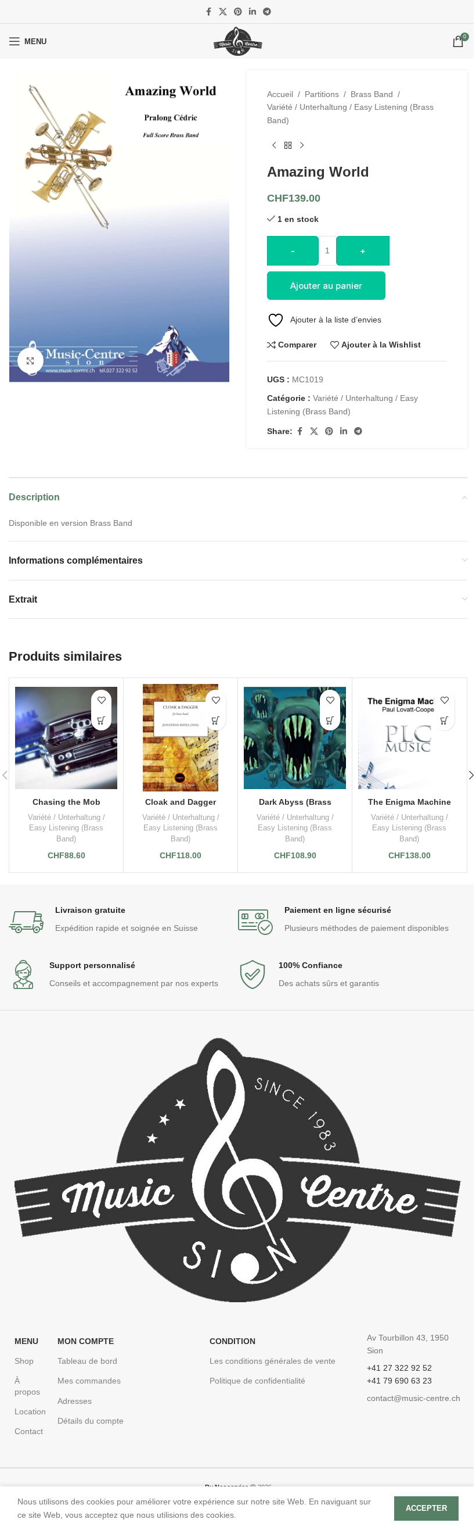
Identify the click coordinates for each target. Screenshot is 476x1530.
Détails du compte (90, 1420)
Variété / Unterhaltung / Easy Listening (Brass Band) (350, 113)
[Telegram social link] (267, 12)
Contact (29, 1431)
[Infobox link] (123, 922)
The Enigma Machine (409, 802)
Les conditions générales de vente (273, 1361)
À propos (27, 1386)
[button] (101, 720)
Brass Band (372, 94)
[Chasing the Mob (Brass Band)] (66, 737)
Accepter (426, 1508)
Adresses (74, 1401)
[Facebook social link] (208, 12)
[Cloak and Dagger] (180, 737)
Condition (232, 1341)
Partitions (322, 94)
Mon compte (85, 1341)
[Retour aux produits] (288, 145)
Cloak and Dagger (180, 802)
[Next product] (302, 145)
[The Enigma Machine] (409, 737)
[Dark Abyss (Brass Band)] (295, 737)
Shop (24, 1361)
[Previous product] (274, 145)
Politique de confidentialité (257, 1380)
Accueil (280, 94)
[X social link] (222, 12)
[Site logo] (238, 40)
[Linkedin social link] (252, 12)
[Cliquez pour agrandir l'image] (30, 360)
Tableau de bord (87, 1361)
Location (30, 1411)
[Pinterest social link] (238, 12)
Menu (26, 1341)
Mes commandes (89, 1380)
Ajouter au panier (326, 285)
